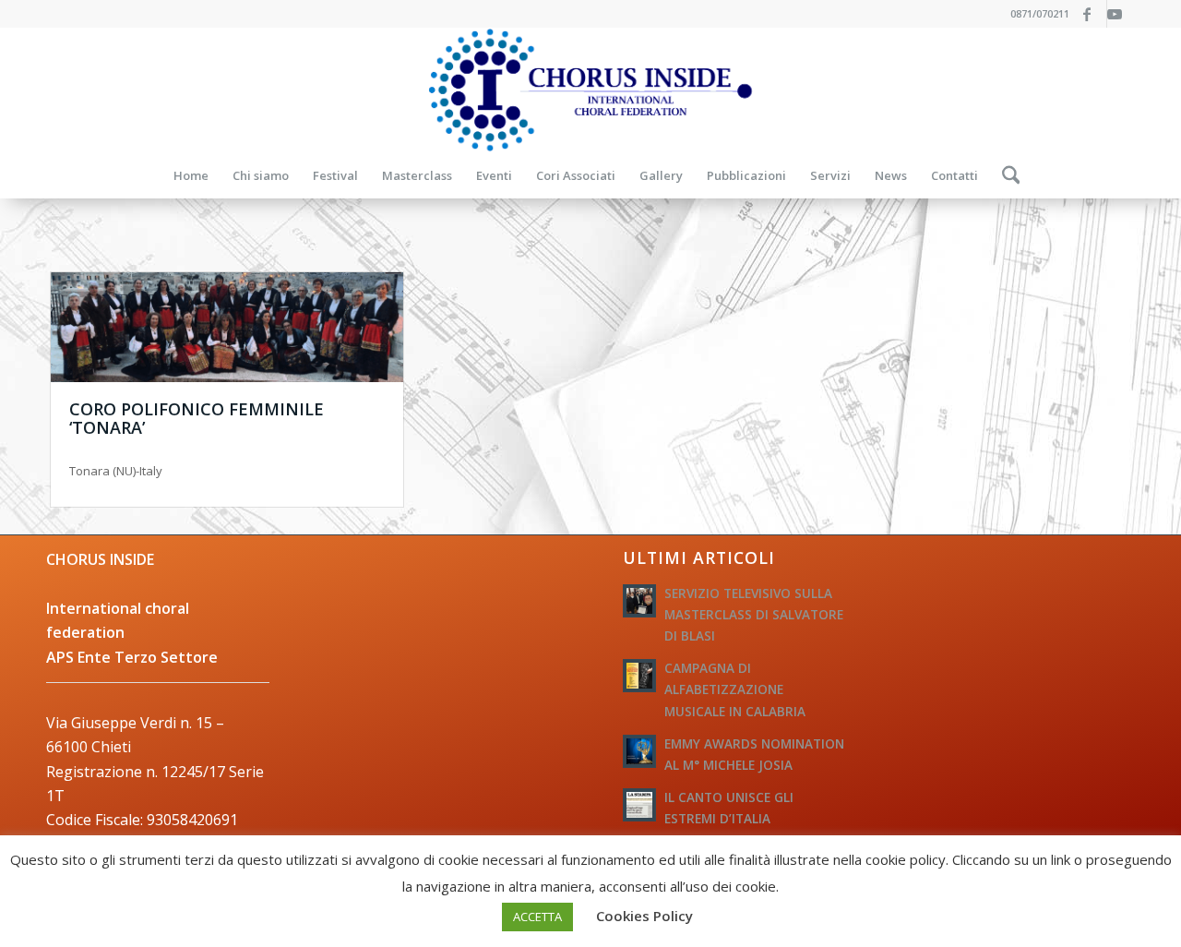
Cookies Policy (644, 915)
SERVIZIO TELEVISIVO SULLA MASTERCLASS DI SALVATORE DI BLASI (753, 614)
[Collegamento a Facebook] (1093, 14)
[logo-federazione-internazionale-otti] (590, 90)
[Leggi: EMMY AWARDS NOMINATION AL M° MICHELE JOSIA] (639, 751)
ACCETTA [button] (537, 916)
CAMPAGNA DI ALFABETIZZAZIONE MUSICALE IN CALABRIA (734, 689)
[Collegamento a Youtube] (1121, 14)
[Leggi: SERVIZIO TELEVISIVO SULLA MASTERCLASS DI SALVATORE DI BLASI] (639, 600)
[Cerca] (1005, 175)
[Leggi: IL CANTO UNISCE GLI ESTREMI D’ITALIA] (639, 804)
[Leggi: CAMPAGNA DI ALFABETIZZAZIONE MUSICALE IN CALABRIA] (639, 675)
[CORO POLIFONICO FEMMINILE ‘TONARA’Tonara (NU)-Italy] (227, 327)
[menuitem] (191, 175)
